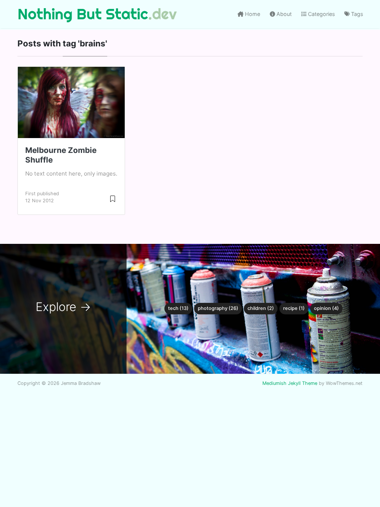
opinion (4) (326, 308)
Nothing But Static (82, 14)
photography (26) (218, 308)
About (283, 14)
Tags (356, 14)
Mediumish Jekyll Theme (289, 383)
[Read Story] (112, 198)
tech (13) (178, 308)
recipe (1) (294, 308)
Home (251, 14)
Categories (321, 14)
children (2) (261, 308)
